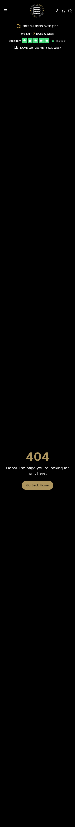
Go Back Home (37, 485)
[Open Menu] (5, 10)
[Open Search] (70, 11)
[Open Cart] (63, 10)
